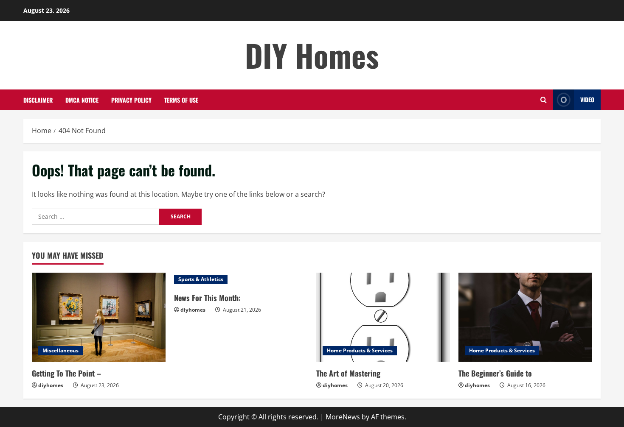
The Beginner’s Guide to (495, 373)
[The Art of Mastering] (383, 317)
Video (587, 99)
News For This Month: (207, 297)
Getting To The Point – (66, 373)
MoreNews (343, 416)
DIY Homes (312, 55)
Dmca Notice (81, 99)
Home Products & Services (360, 350)
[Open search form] (543, 100)
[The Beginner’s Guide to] (525, 317)
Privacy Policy (131, 99)
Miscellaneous (60, 350)
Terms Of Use (181, 99)
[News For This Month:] (241, 279)
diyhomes (50, 385)
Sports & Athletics (200, 279)
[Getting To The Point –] (99, 317)
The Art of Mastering (348, 373)
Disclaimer (38, 99)
